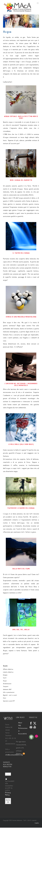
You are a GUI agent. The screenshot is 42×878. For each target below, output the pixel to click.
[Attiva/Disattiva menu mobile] (38, 3)
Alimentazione (7, 684)
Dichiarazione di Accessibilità (22, 731)
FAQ (19, 725)
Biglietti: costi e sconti (10, 695)
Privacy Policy (8, 793)
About (20, 723)
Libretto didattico (8, 672)
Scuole (5, 666)
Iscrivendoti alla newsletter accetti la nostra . (9, 788)
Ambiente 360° (7, 689)
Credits (37, 823)
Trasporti (5, 686)
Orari (4, 698)
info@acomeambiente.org (14, 755)
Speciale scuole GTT (9, 701)
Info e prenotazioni (8, 692)
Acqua (5, 681)
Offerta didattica (8, 669)
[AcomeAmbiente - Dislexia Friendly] (20, 754)
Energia (5, 675)
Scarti (5, 678)
